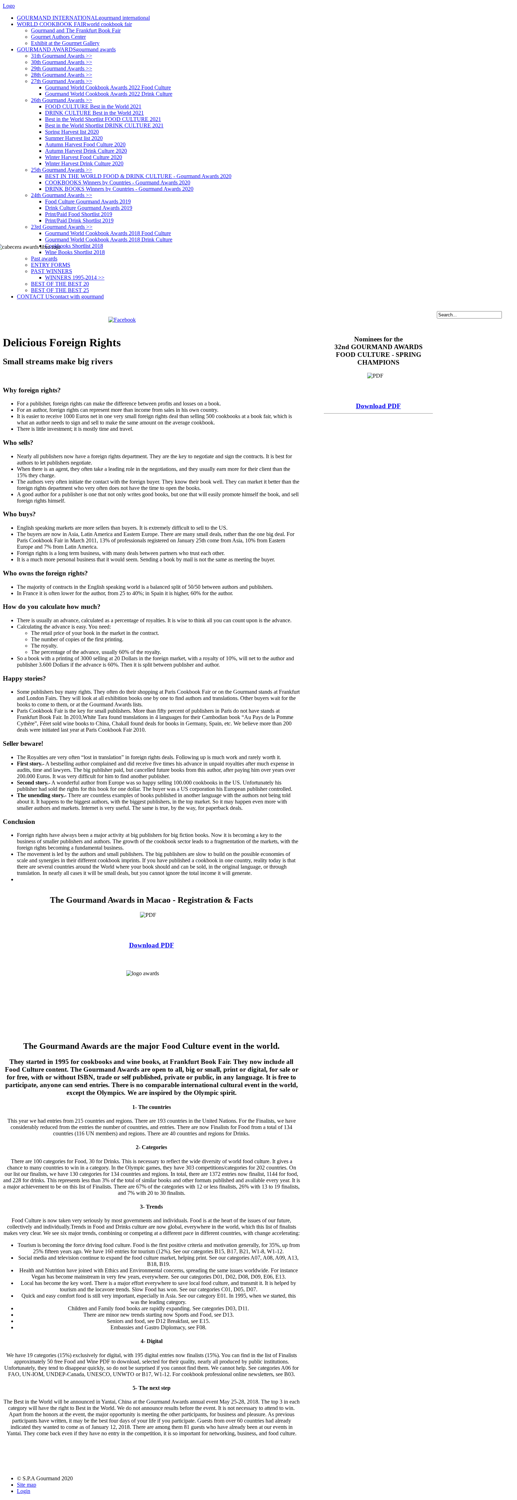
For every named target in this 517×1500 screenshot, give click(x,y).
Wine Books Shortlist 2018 (75, 252)
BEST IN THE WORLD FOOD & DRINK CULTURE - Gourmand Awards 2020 (138, 176)
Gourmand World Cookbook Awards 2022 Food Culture (108, 87)
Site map (26, 1485)
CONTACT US (60, 297)
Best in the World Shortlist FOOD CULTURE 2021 (103, 119)
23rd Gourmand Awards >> (61, 227)
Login (23, 1491)
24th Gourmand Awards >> (61, 195)
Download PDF (151, 945)
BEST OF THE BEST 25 (60, 290)
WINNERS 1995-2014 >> (74, 278)
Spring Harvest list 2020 (72, 132)
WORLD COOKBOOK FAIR (74, 24)
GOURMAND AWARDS (66, 49)
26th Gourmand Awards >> (61, 100)
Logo (9, 6)
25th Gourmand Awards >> (61, 170)
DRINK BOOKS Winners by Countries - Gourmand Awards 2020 (119, 189)
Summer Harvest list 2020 (74, 138)
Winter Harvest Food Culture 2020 (83, 157)
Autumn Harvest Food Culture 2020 (85, 144)
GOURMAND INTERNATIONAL (83, 18)
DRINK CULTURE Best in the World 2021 (94, 113)
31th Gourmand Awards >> (61, 56)
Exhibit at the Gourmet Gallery (65, 43)
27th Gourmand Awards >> (61, 81)
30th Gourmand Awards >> (61, 62)
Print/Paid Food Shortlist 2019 (78, 214)
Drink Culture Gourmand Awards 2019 (88, 208)
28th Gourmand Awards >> (61, 75)
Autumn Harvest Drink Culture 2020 (86, 151)
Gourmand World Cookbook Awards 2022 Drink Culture (108, 94)
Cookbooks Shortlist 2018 (74, 246)
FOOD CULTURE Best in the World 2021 (93, 106)
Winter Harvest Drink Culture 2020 (84, 163)
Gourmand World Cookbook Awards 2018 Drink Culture (108, 239)
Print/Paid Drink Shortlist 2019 (79, 220)
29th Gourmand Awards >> (61, 68)
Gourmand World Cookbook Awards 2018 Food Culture (108, 233)
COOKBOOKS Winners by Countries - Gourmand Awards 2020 (117, 182)
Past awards (44, 258)
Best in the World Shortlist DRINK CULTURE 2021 (104, 125)
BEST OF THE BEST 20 (60, 284)
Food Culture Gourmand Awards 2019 (88, 201)
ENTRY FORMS (50, 265)
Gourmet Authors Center (58, 37)
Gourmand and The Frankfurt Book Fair (76, 30)
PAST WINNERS (51, 271)
